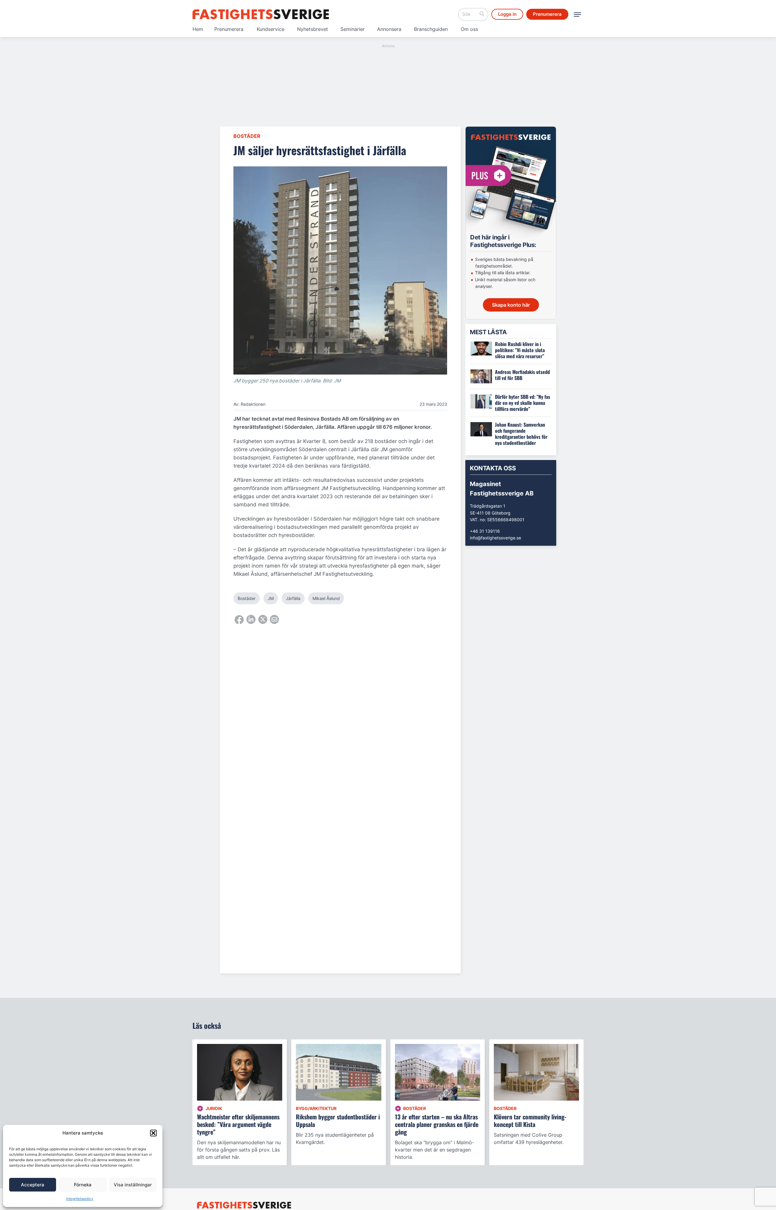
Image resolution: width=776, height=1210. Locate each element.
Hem (197, 29)
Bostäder (246, 136)
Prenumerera (228, 29)
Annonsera (389, 29)
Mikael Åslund (326, 598)
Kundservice (270, 29)
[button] (153, 1133)
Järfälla (293, 598)
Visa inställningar (133, 1185)
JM (271, 598)
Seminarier (352, 29)
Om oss (469, 29)
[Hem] (260, 14)
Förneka (83, 1185)
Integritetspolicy (79, 1198)
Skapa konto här (511, 305)
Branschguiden (431, 29)
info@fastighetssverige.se (495, 537)
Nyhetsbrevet (312, 29)
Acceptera (32, 1185)
